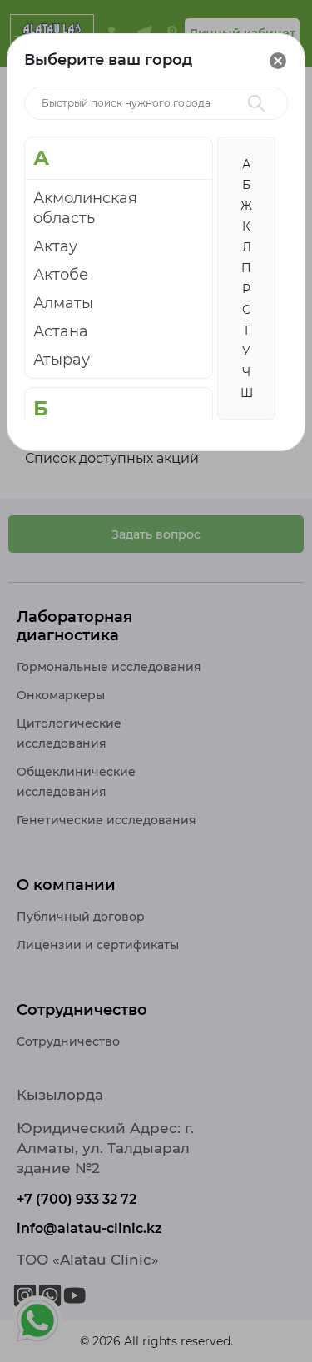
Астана (60, 331)
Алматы (63, 303)
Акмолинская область (85, 208)
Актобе (60, 275)
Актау (55, 246)
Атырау (61, 359)
